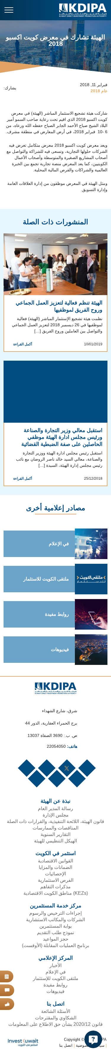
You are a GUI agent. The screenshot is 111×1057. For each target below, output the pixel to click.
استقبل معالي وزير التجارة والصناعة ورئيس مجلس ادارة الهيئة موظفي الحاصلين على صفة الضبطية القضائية (60, 437)
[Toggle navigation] (8, 10)
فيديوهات (59, 650)
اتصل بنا (65, 1046)
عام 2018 (99, 91)
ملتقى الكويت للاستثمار (44, 580)
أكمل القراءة (21, 345)
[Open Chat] (93, 1039)
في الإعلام (57, 544)
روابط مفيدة (57, 615)
